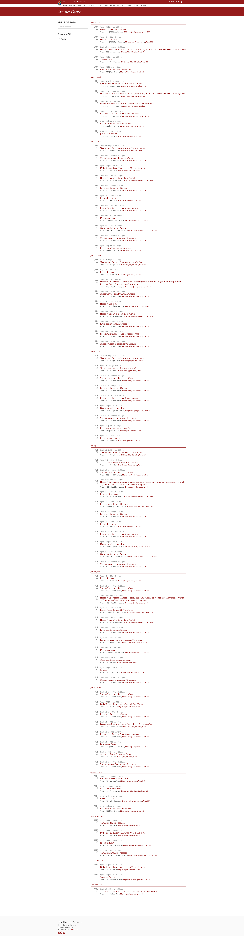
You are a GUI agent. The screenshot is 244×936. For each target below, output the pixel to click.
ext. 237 (146, 116)
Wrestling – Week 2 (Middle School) (119, 462)
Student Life (121, 5)
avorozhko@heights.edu (139, 230)
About (65, 5)
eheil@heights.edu (125, 662)
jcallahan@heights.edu (136, 506)
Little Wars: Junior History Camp (117, 504)
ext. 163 (145, 62)
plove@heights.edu (129, 72)
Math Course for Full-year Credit (117, 158)
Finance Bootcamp (109, 494)
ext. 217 (141, 72)
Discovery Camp (108, 218)
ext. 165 (139, 136)
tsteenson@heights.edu (131, 62)
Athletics (91, 5)
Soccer (103, 670)
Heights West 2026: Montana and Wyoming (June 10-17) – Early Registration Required (143, 49)
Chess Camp (106, 59)
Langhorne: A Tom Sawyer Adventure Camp (121, 640)
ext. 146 (148, 287)
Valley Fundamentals (110, 788)
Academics (72, 5)
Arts (106, 5)
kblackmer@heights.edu (135, 42)
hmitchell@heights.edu (132, 106)
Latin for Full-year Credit (113, 188)
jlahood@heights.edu (133, 32)
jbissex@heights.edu (130, 86)
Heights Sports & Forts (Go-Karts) (117, 178)
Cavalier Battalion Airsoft (113, 228)
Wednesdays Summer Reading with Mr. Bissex (122, 83)
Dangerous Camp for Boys (113, 408)
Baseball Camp (107, 798)
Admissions (81, 5)
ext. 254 (150, 180)
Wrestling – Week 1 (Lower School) (118, 368)
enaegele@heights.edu (135, 287)
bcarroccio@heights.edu (132, 801)
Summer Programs (140, 5)
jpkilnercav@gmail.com (128, 371)
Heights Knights (108, 39)
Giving (112, 5)
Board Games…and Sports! (113, 29)
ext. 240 (142, 781)
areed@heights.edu (130, 52)
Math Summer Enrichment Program (118, 238)
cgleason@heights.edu (135, 411)
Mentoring (99, 5)
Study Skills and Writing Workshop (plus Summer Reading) (129, 891)
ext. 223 (143, 86)
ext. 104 (142, 52)
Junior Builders (108, 198)
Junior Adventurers (110, 133)
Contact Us (74, 929)
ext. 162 (150, 506)
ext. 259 (147, 32)
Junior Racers (107, 272)
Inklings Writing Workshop (114, 778)
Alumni (171, 2)
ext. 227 (147, 801)
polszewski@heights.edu (134, 845)
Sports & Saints (107, 843)
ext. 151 (148, 845)
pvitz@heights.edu (126, 136)
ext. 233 (140, 170)
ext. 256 (154, 230)
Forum (177, 2)
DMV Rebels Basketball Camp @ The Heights (122, 168)
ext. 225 (137, 662)
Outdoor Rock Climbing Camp (115, 660)
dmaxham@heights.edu (132, 116)
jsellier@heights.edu (127, 170)
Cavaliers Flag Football (112, 823)
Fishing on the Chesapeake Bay (115, 69)
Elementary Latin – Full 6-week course (119, 113)
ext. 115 (148, 411)
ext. (144, 106)
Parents (129, 5)
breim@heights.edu (129, 781)
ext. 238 (150, 42)
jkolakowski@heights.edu (135, 180)
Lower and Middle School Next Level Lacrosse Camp (127, 103)
